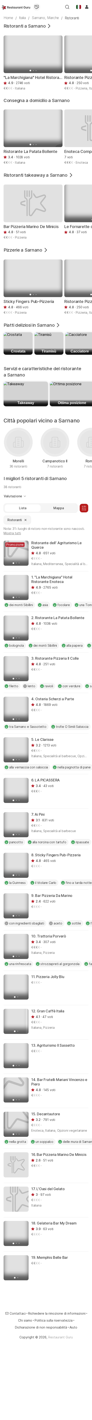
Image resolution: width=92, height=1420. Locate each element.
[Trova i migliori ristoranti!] (16, 7)
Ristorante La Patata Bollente (30, 151)
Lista (22, 508)
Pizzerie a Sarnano (23, 250)
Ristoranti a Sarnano (25, 26)
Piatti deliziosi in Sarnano (29, 325)
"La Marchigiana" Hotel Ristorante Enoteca (33, 77)
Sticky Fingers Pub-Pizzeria (29, 301)
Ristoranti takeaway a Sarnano (35, 175)
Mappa (58, 508)
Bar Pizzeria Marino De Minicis (31, 226)
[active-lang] (78, 7)
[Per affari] (36, 7)
